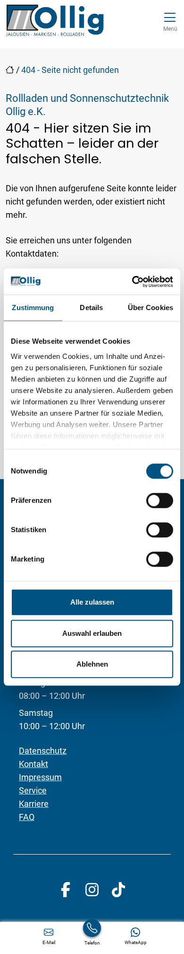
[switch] (159, 500)
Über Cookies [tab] (150, 307)
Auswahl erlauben (92, 633)
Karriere (34, 804)
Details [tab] (91, 307)
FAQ (26, 817)
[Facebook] (65, 889)
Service (33, 790)
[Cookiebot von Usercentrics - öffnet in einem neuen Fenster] (132, 282)
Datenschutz (43, 751)
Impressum (40, 777)
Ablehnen (92, 664)
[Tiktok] (118, 889)
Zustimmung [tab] (33, 307)
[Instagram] (92, 889)
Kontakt (33, 764)
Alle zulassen (92, 602)
